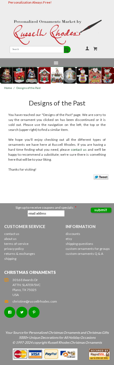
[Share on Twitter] (98, 178)
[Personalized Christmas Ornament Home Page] (57, 32)
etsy (69, 239)
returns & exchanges (19, 254)
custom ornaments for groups (88, 249)
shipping (10, 258)
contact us (79, 149)
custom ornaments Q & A (84, 254)
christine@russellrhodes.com (34, 301)
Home (8, 87)
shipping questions (79, 244)
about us (10, 239)
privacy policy (14, 249)
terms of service (16, 244)
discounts (73, 234)
